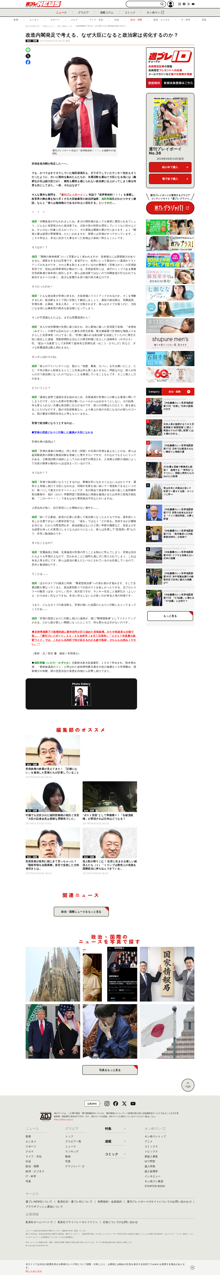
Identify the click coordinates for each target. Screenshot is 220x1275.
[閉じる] (192, 1268)
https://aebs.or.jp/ (63, 1119)
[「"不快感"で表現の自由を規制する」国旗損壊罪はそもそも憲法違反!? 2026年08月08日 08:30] (167, 1031)
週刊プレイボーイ (72, 194)
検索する (162, 4)
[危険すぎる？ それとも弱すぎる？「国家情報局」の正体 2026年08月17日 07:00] (167, 974)
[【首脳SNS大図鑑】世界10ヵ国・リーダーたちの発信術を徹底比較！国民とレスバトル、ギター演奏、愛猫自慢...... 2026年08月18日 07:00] (110, 974)
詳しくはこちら (34, 1271)
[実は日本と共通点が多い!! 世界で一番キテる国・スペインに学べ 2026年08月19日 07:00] (53, 974)
